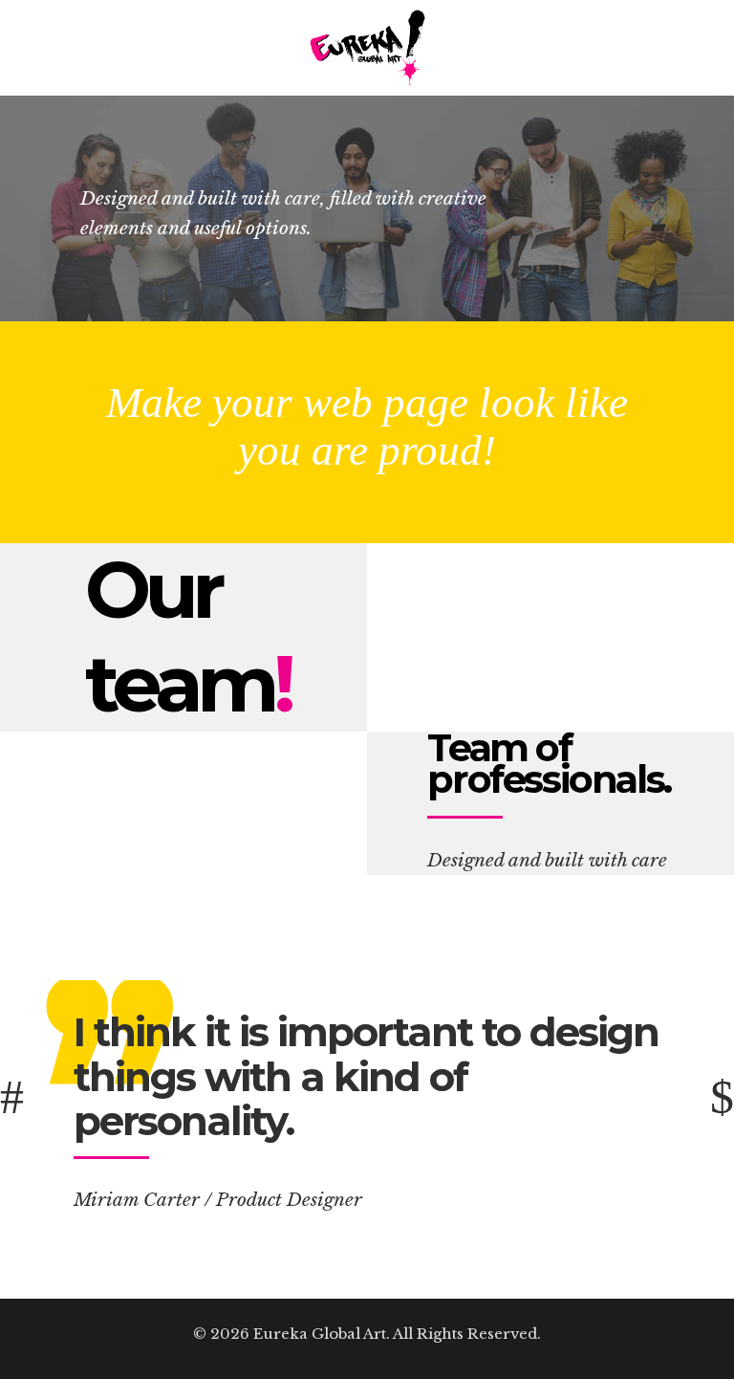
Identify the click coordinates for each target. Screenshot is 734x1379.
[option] (367, 1096)
